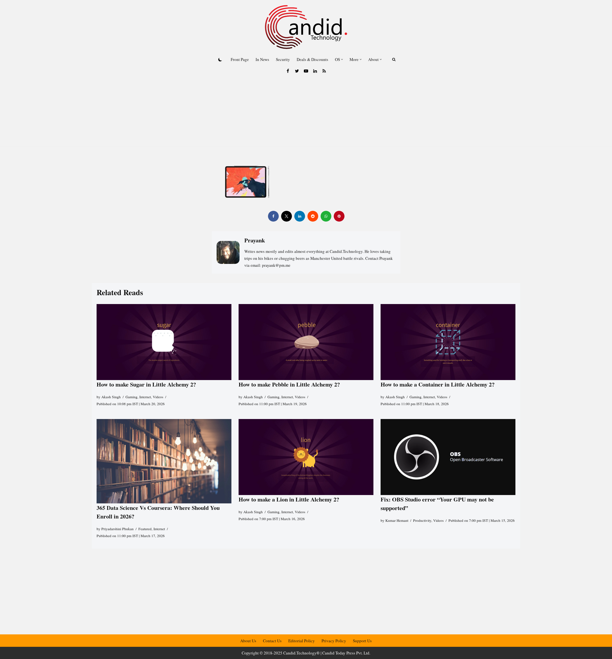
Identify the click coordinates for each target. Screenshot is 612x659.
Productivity (422, 520)
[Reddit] (312, 216)
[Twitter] (297, 71)
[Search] (394, 59)
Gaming (131, 396)
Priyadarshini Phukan (117, 528)
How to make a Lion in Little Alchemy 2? (289, 499)
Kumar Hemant (396, 520)
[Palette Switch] (220, 59)
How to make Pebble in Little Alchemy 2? (289, 384)
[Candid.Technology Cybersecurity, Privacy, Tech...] (306, 27)
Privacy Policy (334, 640)
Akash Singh (111, 396)
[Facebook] (287, 71)
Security (283, 59)
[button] (342, 59)
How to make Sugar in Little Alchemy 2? (146, 384)
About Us (248, 640)
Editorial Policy (301, 640)
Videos (158, 396)
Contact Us (272, 640)
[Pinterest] (338, 216)
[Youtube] (306, 71)
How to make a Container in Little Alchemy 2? (438, 384)
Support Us (362, 640)
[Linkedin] (315, 71)
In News (262, 59)
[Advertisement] (306, 113)
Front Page (240, 59)
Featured (145, 528)
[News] (324, 71)
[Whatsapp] (325, 216)
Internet (145, 396)
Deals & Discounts (312, 59)
